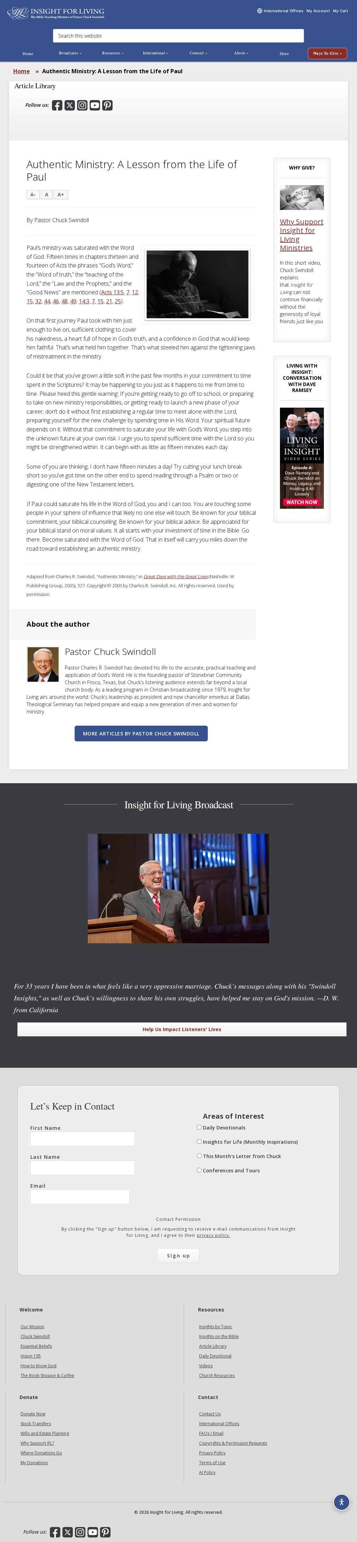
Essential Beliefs (36, 1346)
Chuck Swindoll (35, 1336)
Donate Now (33, 1414)
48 (64, 301)
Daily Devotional (215, 1356)
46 (56, 301)
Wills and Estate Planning (45, 1433)
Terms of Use (212, 1463)
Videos (206, 1366)
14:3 (84, 301)
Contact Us (210, 1414)
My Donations (34, 1463)
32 (38, 301)
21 (109, 301)
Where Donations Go (41, 1453)
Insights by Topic (215, 1327)
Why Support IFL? (37, 1443)
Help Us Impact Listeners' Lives (182, 1029)
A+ (61, 194)
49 (73, 301)
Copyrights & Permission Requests (233, 1443)
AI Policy (207, 1472)
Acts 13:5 (112, 292)
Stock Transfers (36, 1424)
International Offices (219, 1424)
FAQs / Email (211, 1433)
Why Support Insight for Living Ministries (302, 234)
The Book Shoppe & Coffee (47, 1375)
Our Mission (32, 1327)
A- (33, 194)
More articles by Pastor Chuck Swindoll (141, 733)
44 (47, 301)
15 (29, 301)
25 (118, 301)
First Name (45, 1128)
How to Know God (38, 1366)
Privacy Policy (212, 1453)
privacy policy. (213, 1235)
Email (38, 1185)
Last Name (45, 1157)
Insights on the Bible (219, 1336)
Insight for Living (56, 13)
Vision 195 (31, 1356)
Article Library (213, 1346)
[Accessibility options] (341, 1502)
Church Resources (217, 1375)
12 (135, 292)
